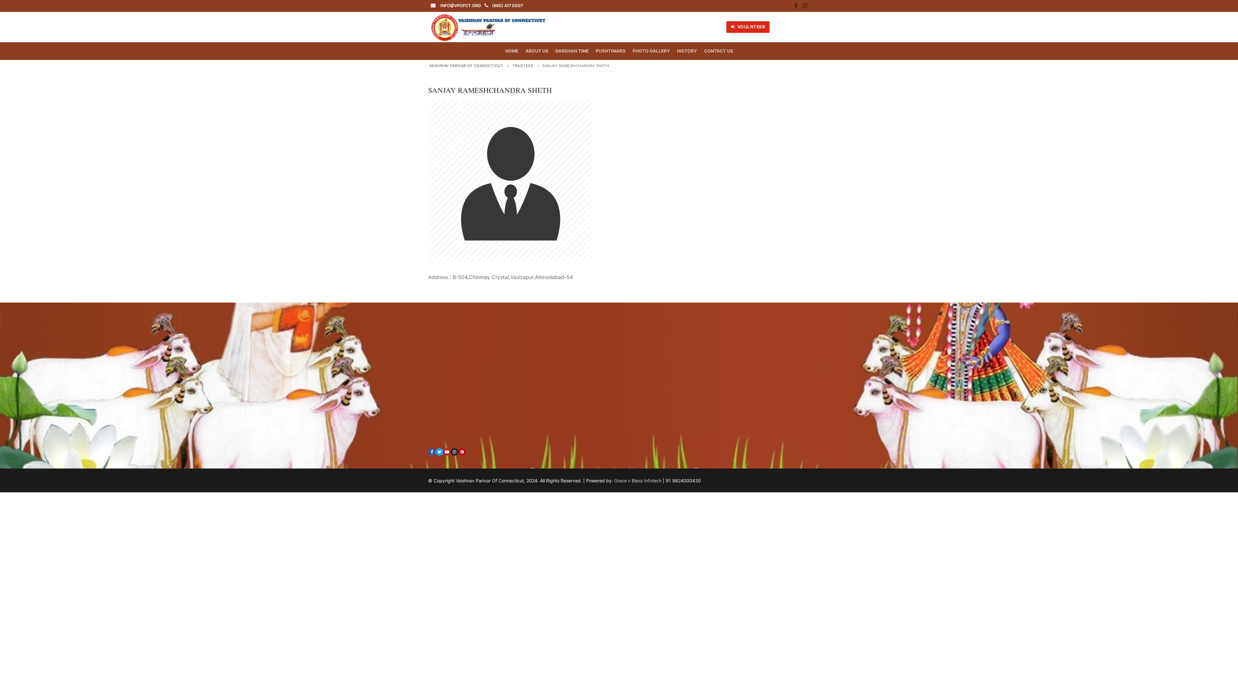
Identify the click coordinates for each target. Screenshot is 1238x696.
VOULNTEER (750, 26)
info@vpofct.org (460, 5)
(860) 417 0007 (507, 5)
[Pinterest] (462, 452)
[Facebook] (795, 6)
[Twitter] (439, 452)
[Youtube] (447, 452)
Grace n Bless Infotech (638, 480)
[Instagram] (805, 6)
